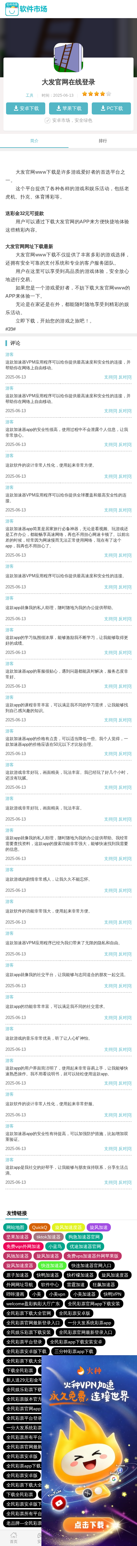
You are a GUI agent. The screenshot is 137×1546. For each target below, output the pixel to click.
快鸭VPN (112, 1294)
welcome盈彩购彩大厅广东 (33, 1303)
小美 (36, 1294)
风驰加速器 (17, 1255)
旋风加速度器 (68, 1227)
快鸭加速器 (48, 1275)
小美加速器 (84, 1294)
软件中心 (50, 1284)
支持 (108, 377)
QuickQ (39, 1227)
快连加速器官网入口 (91, 1265)
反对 (123, 377)
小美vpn (57, 1294)
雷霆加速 (76, 1284)
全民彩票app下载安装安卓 (76, 1341)
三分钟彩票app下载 (73, 1351)
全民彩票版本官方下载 (28, 1399)
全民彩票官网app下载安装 (94, 1303)
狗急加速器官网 (84, 1236)
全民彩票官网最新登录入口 (33, 1322)
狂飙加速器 (104, 1284)
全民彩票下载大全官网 (28, 1313)
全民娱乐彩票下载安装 (28, 1332)
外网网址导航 (19, 1284)
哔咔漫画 (15, 1294)
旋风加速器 (48, 1255)
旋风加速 (99, 1227)
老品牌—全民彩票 (24, 1523)
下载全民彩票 (19, 1370)
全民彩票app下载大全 (28, 1465)
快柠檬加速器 (80, 1275)
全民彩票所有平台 (24, 1437)
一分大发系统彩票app (89, 1322)
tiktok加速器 (49, 1236)
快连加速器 (52, 1265)
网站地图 (15, 1227)
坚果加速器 (17, 1236)
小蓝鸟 (55, 1246)
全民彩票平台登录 (24, 1341)
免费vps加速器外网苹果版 (93, 1255)
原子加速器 (17, 1275)
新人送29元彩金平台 (26, 1380)
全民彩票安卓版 (74, 1313)
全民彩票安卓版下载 (26, 1351)
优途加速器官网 (85, 1246)
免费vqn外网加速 (23, 1246)
